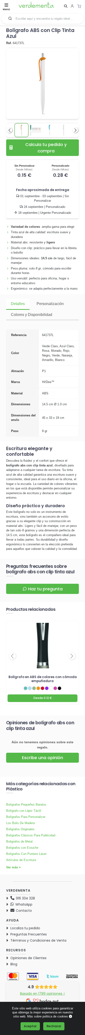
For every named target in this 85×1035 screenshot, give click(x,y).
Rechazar (54, 1026)
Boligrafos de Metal (19, 841)
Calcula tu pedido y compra (46, 147)
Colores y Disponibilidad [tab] (31, 315)
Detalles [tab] (18, 304)
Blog (13, 964)
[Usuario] (72, 6)
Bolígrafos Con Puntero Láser (26, 854)
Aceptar (30, 1026)
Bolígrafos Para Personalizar (25, 817)
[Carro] (80, 6)
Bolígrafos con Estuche (22, 847)
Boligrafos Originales (20, 829)
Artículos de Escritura (21, 860)
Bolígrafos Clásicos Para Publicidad (30, 835)
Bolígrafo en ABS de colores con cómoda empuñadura (42, 679)
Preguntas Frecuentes (28, 934)
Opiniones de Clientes (28, 958)
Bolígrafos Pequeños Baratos (26, 804)
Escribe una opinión (42, 758)
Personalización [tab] (50, 304)
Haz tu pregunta (45, 589)
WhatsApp (23, 904)
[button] (10, 18)
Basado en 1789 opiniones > (42, 993)
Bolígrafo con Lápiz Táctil (23, 810)
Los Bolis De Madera (20, 823)
